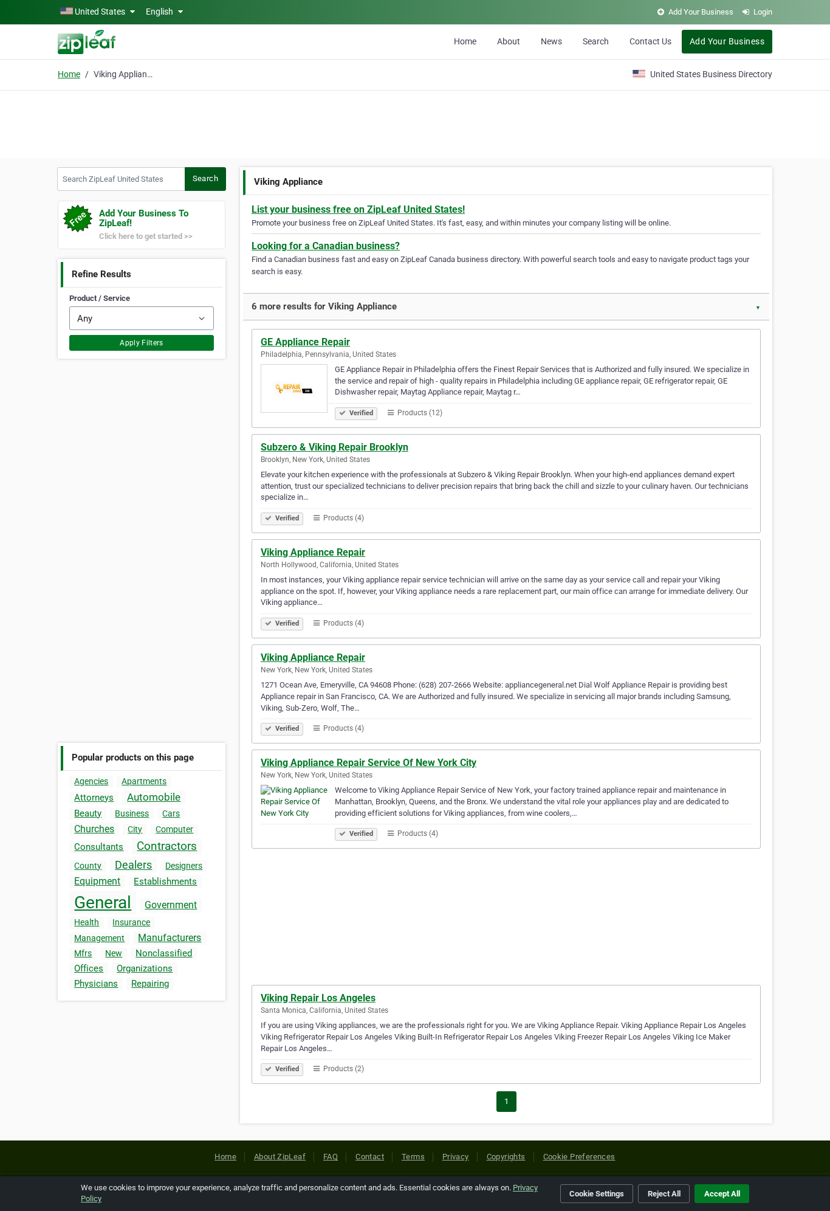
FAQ (330, 1156)
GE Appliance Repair (305, 342)
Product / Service (99, 298)
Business (132, 813)
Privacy (455, 1156)
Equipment (97, 881)
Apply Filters (141, 343)
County (87, 866)
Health (86, 922)
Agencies (91, 781)
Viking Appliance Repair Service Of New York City (368, 762)
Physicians (96, 983)
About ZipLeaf (280, 1156)
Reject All (664, 1193)
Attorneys (94, 797)
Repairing (150, 983)
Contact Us (650, 41)
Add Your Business (727, 41)
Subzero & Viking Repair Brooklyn (334, 447)
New (113, 953)
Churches (94, 829)
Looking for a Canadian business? (326, 246)
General (102, 902)
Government (171, 905)
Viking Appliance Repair (313, 552)
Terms (413, 1156)
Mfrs (83, 953)
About (508, 41)
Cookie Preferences (579, 1156)
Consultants (98, 846)
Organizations (145, 968)
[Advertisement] (415, 122)
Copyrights (506, 1156)
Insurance (131, 922)
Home (465, 41)
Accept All (722, 1193)
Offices (88, 968)
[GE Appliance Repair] (298, 390)
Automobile (153, 797)
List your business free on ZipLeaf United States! (358, 209)
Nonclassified (163, 953)
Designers (183, 866)
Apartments (144, 781)
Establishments (165, 881)
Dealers (133, 864)
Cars (171, 813)
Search (596, 41)
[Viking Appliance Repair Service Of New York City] (298, 811)
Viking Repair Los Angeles (318, 998)
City (135, 829)
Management (99, 938)
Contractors (167, 846)
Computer (174, 829)
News (551, 41)
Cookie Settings (596, 1193)
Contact (369, 1156)
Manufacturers (169, 938)
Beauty (87, 813)
